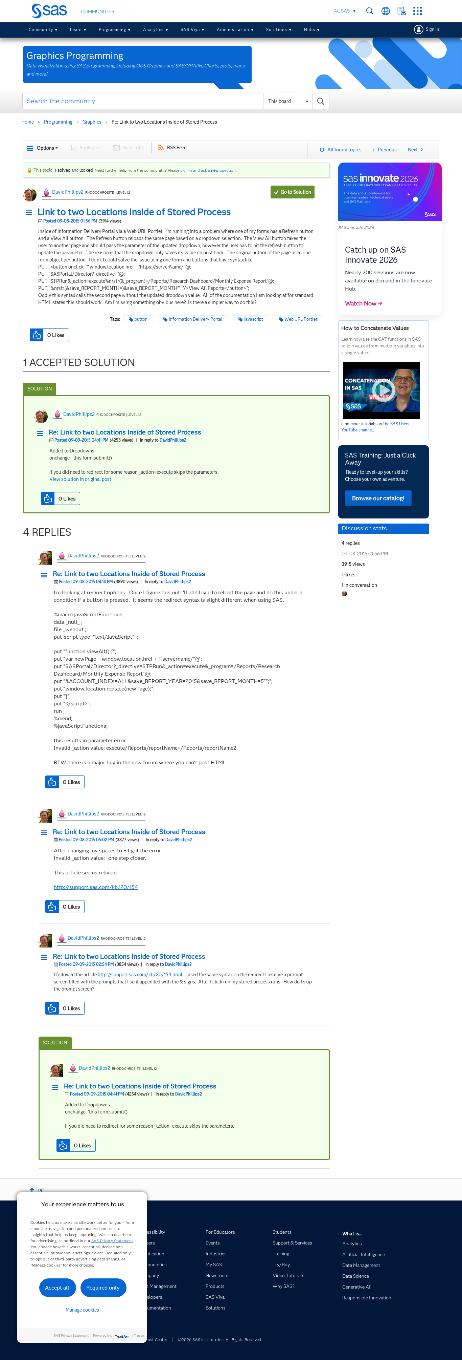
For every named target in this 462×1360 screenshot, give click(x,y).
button (141, 319)
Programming (112, 29)
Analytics (153, 29)
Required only (103, 1287)
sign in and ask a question (208, 170)
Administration (233, 29)
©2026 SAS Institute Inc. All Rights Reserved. (220, 1339)
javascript (253, 319)
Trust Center (155, 1339)
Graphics (92, 122)
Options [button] (45, 148)
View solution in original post (80, 479)
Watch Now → (363, 303)
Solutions (276, 29)
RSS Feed (177, 148)
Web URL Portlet (301, 319)
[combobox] (176, 101)
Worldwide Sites (386, 11)
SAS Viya (190, 29)
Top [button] (40, 1190)
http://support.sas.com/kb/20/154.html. (140, 975)
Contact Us (401, 11)
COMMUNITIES (97, 11)
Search (370, 11)
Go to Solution (296, 192)
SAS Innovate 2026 (356, 227)
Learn (76, 29)
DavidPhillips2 (68, 192)
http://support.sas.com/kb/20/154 (96, 887)
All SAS (342, 11)
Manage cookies (82, 1310)
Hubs (309, 29)
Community (41, 29)
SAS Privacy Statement (112, 1240)
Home (27, 122)
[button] (31, 213)
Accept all (57, 1287)
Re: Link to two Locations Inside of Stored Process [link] (164, 122)
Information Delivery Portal (196, 319)
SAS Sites (417, 11)
